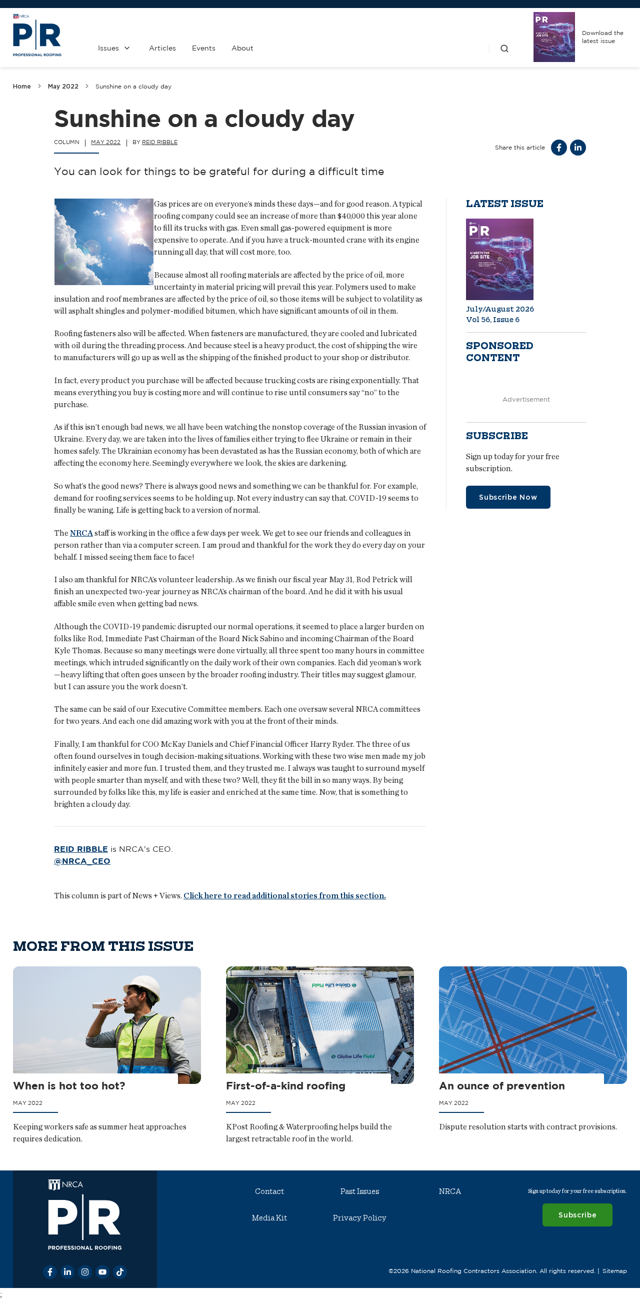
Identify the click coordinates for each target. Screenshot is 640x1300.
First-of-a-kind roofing (286, 1085)
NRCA (81, 533)
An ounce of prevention (502, 1085)
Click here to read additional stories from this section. (285, 895)
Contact (269, 1191)
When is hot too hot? (69, 1085)
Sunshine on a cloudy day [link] (134, 86)
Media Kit (269, 1218)
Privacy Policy (359, 1218)
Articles (162, 48)
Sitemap (614, 1270)
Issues (108, 48)
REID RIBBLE (81, 848)
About (243, 48)
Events (204, 48)
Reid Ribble (160, 142)
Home (22, 86)
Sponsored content (500, 352)
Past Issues (359, 1191)
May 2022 (63, 86)
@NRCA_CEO (82, 860)
